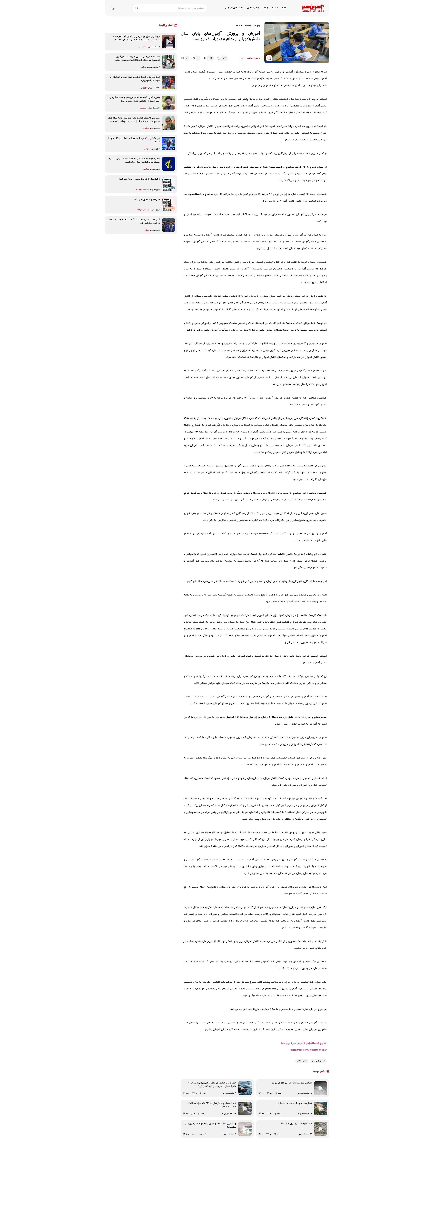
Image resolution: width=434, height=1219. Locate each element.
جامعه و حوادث (253, 58)
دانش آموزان (302, 1060)
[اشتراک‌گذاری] (242, 58)
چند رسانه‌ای (253, 8)
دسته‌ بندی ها (270, 8)
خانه (284, 8)
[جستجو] (137, 8)
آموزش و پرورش (318, 1060)
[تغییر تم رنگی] (113, 8)
